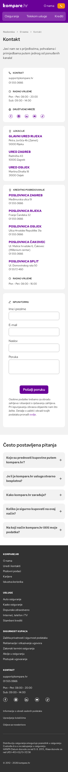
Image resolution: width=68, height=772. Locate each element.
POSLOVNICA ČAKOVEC (27, 242)
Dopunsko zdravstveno (16, 610)
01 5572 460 (16, 269)
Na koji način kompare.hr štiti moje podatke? (31, 530)
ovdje (32, 414)
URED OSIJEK (19, 167)
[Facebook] (11, 116)
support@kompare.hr (21, 78)
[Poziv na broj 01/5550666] (61, 6)
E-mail (13, 325)
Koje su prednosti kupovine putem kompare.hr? (31, 460)
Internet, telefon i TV (15, 615)
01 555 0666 (16, 82)
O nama (49, 6)
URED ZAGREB (20, 152)
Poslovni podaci (12, 571)
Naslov (13, 341)
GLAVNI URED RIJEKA (25, 136)
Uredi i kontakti (11, 566)
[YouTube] (34, 116)
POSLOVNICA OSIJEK (25, 226)
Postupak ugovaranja (15, 659)
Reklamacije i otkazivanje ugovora (22, 643)
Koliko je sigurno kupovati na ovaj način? (31, 511)
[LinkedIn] (27, 116)
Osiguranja (12, 16)
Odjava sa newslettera (14, 724)
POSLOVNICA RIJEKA (25, 211)
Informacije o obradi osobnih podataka (22, 711)
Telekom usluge (37, 16)
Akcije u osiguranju (14, 653)
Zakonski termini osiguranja (18, 648)
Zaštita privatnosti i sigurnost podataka (25, 637)
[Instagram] (19, 116)
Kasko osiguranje (12, 604)
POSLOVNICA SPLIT (24, 261)
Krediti (59, 16)
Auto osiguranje (12, 599)
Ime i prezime (17, 309)
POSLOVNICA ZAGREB (26, 195)
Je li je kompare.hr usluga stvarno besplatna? (31, 478)
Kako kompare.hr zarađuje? (26, 495)
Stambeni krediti (12, 620)
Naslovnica (9, 31)
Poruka (13, 357)
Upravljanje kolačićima (14, 717)
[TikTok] (42, 116)
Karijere (7, 576)
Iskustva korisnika (13, 581)
